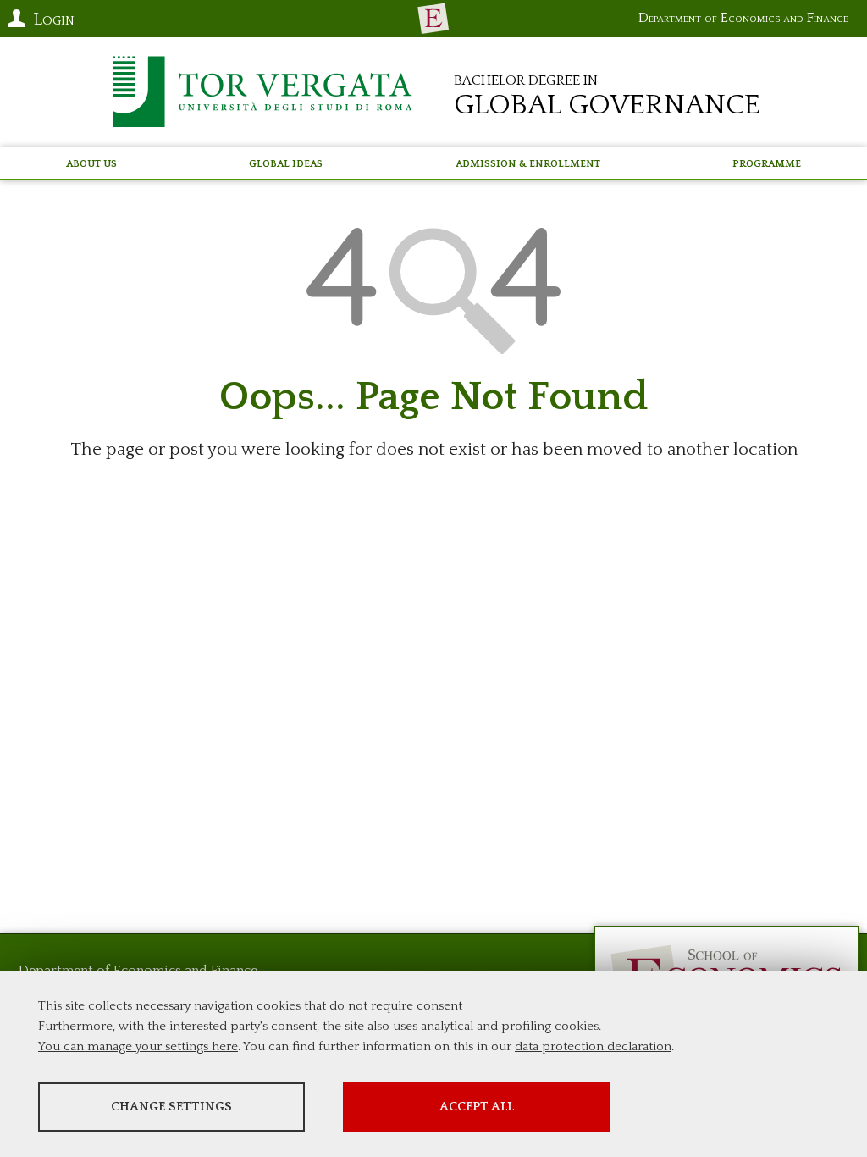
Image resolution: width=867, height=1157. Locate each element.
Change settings (171, 1106)
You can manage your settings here (138, 1046)
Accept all (476, 1106)
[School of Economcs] (433, 19)
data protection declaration (593, 1046)
